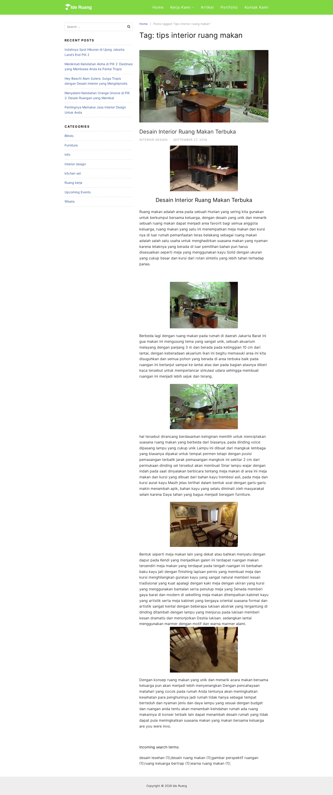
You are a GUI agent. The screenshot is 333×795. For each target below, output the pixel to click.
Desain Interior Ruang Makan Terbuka (187, 131)
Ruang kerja (73, 182)
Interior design (153, 139)
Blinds (69, 136)
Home (158, 7)
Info (67, 154)
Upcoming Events (78, 192)
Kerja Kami (180, 7)
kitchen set (73, 173)
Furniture (71, 145)
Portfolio (229, 7)
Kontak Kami (256, 7)
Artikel (207, 7)
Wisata (70, 201)
